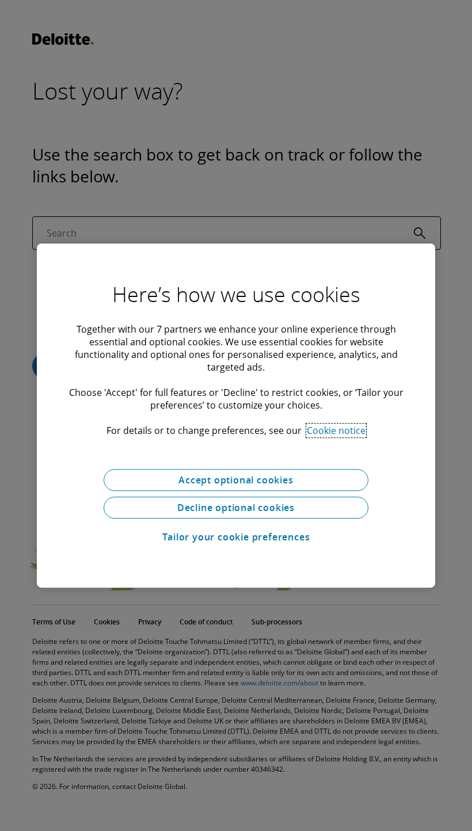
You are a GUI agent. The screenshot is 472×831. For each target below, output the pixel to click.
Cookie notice (336, 430)
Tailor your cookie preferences (236, 537)
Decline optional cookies (236, 507)
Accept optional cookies (235, 480)
